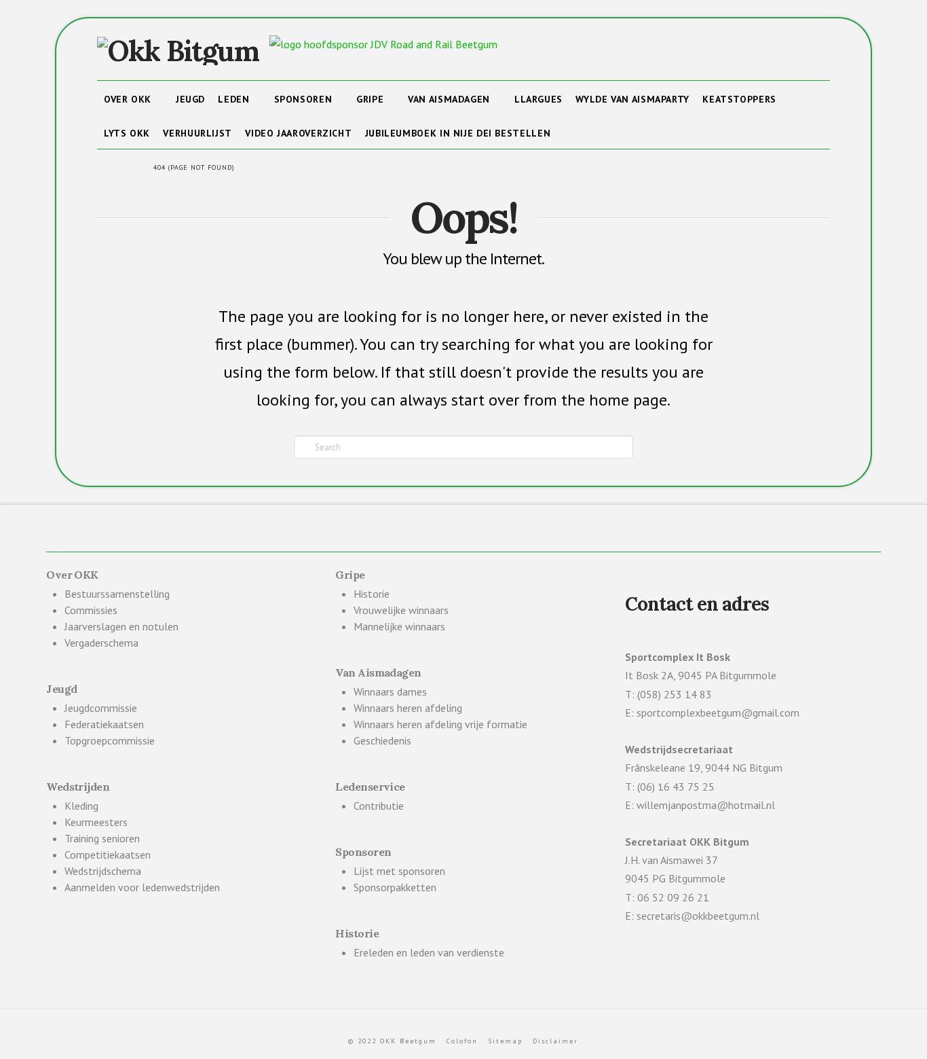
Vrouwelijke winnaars (401, 610)
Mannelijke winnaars (399, 626)
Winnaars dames (390, 691)
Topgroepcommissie (109, 740)
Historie (372, 593)
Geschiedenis (382, 740)
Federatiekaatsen (104, 724)
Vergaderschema (101, 642)
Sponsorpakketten (395, 887)
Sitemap (505, 1041)
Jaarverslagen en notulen (121, 626)
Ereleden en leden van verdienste (429, 952)
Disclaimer (555, 1041)
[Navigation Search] (570, 132)
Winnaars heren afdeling (408, 708)
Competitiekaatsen (107, 854)
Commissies (90, 610)
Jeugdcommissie (100, 708)
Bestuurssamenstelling (117, 593)
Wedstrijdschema (102, 871)
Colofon (462, 1041)
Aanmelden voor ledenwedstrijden (142, 887)
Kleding (81, 805)
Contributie (379, 805)
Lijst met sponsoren (399, 871)
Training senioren (102, 838)
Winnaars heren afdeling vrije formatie (440, 724)
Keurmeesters (96, 822)
